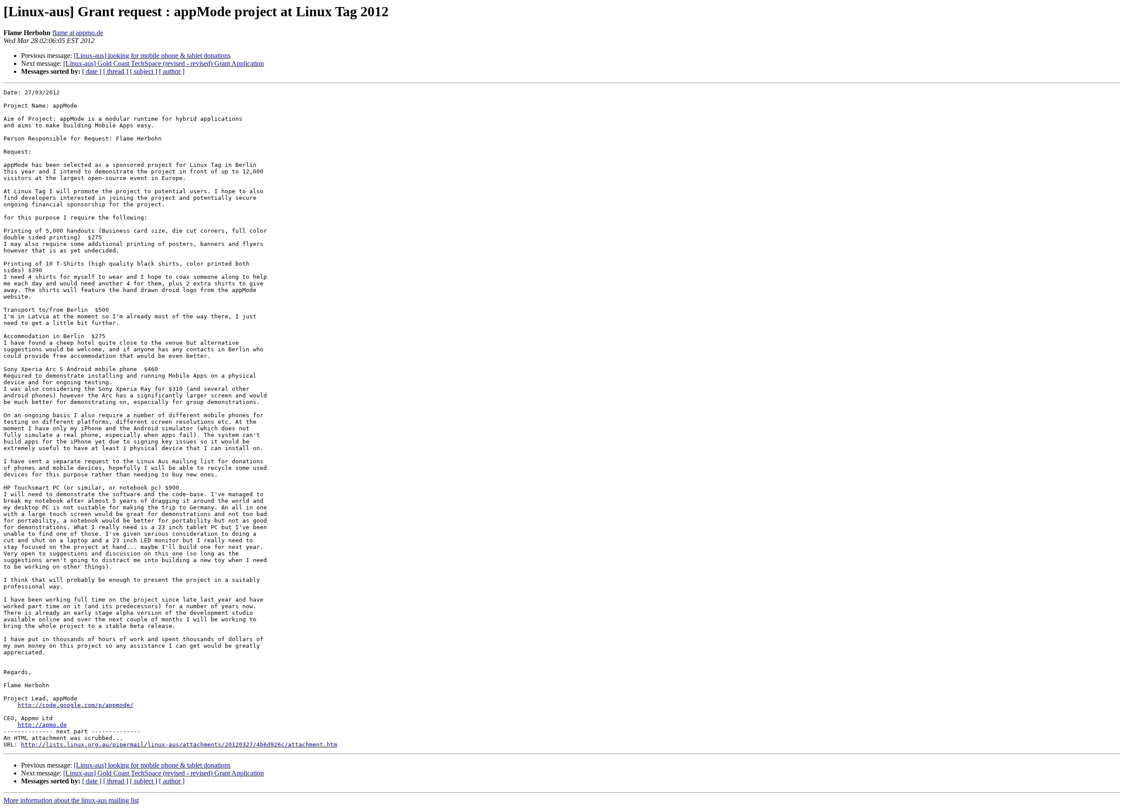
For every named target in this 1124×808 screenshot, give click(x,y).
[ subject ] (143, 71)
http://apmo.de (42, 724)
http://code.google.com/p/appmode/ (75, 705)
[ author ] (171, 71)
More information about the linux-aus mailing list (71, 800)
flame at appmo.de (77, 32)
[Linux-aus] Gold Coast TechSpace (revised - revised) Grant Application (163, 63)
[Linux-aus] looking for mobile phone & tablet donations (152, 55)
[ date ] (91, 71)
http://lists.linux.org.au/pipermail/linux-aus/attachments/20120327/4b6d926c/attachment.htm (179, 744)
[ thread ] (115, 71)
